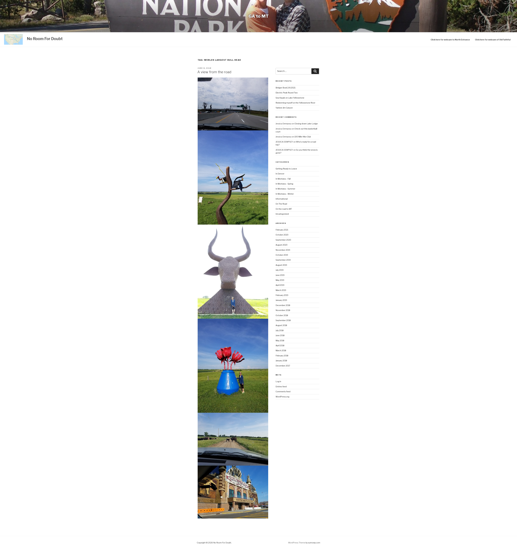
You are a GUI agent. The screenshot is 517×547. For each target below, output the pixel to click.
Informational (282, 199)
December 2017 (283, 366)
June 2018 (280, 335)
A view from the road (214, 72)
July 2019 (280, 270)
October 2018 (282, 315)
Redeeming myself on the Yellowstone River (295, 103)
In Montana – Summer (285, 189)
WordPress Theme (296, 542)
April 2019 (280, 285)
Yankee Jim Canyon (284, 108)
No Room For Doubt (45, 38)
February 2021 (282, 230)
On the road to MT (284, 209)
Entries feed (281, 386)
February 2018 (282, 355)
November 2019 (283, 250)
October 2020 (282, 235)
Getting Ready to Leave (286, 169)
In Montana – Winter (285, 194)
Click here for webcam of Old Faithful (493, 39)
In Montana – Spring (284, 184)
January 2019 (281, 300)
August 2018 (281, 325)
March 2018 (281, 350)
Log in (278, 381)
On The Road (281, 204)
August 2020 (281, 245)
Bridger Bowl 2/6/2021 (285, 88)
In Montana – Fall (283, 179)
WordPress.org (282, 396)
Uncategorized (282, 214)
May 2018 (280, 340)
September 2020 (283, 240)
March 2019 (281, 290)
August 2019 (281, 265)
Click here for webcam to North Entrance (450, 39)
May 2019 (280, 280)
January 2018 (281, 360)
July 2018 (280, 330)
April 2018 (280, 345)
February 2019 (282, 295)
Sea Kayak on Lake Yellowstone (290, 98)
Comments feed (283, 391)
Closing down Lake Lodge (306, 123)
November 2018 (283, 310)
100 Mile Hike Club (302, 137)
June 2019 (280, 275)
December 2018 (283, 305)
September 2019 (283, 260)
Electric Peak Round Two (287, 93)
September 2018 (283, 320)
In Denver (280, 174)
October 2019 (282, 255)
